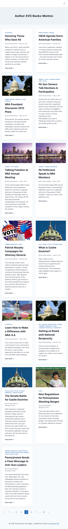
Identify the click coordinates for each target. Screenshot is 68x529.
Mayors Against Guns (12, 452)
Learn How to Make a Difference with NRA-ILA (16, 331)
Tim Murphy (58, 327)
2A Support (8, 32)
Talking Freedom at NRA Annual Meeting (16, 173)
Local (47, 79)
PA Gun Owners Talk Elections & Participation (48, 88)
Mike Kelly (49, 327)
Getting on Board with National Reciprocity (49, 335)
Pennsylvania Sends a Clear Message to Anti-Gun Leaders (17, 461)
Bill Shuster (43, 324)
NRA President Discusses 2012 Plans (14, 108)
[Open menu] (64, 3)
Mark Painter (23, 451)
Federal (51, 32)
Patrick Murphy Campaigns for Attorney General (15, 251)
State (45, 81)
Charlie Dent (52, 324)
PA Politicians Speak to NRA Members (47, 173)
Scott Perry (43, 244)
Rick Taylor (9, 454)
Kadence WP (54, 523)
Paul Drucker (24, 452)
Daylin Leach (9, 391)
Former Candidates (51, 166)
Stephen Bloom (57, 244)
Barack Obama (43, 32)
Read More (9, 68)
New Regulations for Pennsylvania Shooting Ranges (49, 398)
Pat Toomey (15, 166)
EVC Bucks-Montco (12, 43)
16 (43, 512)
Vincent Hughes (18, 392)
